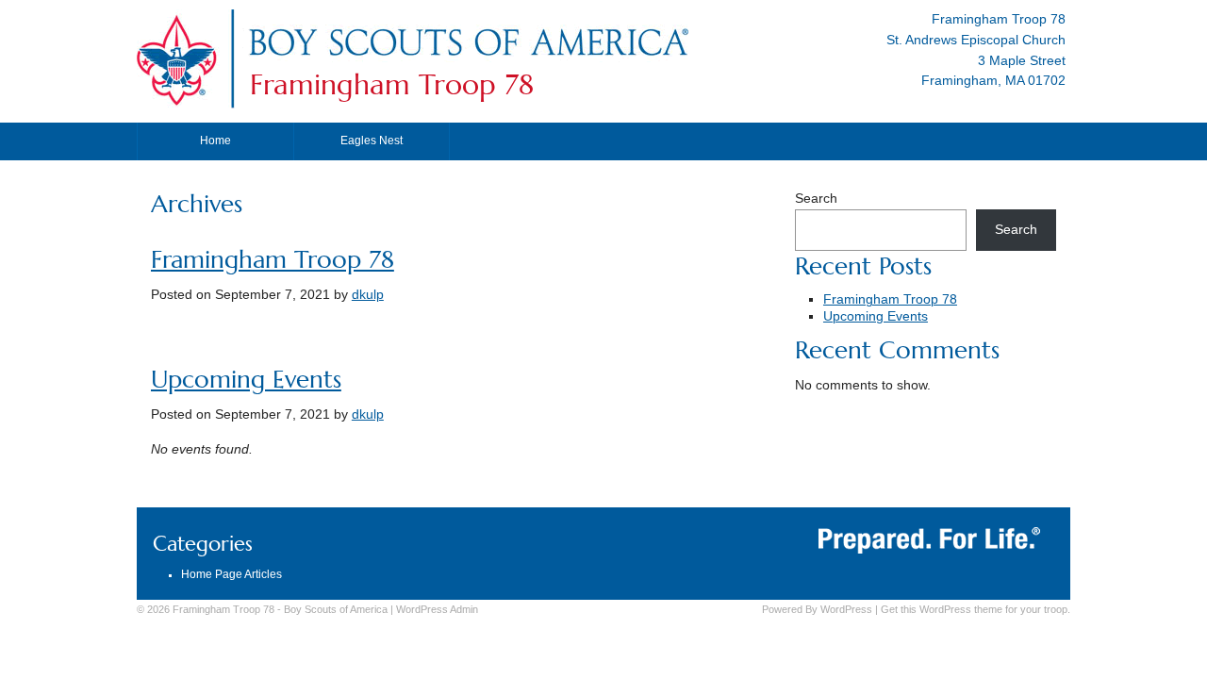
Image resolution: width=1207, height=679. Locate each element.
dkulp (368, 295)
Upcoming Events (246, 379)
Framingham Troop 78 (392, 85)
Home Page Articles (231, 574)
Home (215, 140)
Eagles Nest (371, 140)
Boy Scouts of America (336, 609)
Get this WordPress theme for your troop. (975, 609)
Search (816, 198)
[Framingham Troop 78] (467, 60)
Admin (437, 609)
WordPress (846, 609)
